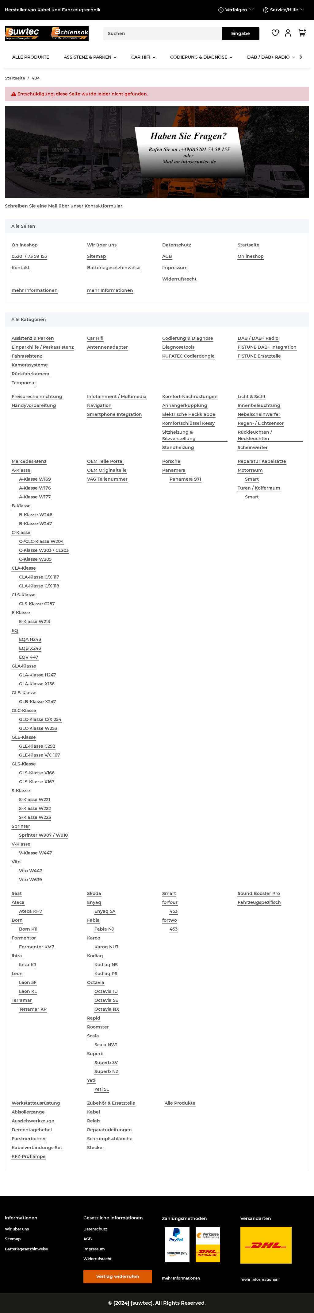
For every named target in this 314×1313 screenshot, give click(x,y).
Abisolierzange (28, 1112)
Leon (17, 973)
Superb (95, 1053)
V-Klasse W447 (35, 853)
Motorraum (250, 470)
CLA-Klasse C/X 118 (39, 586)
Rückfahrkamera (30, 374)
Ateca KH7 (30, 911)
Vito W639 (30, 879)
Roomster (98, 1027)
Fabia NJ (104, 929)
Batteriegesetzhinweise (113, 267)
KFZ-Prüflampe (29, 1156)
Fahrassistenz (27, 356)
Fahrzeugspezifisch (259, 902)
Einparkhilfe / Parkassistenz (43, 347)
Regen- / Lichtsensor (261, 423)
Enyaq (94, 902)
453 (174, 911)
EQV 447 (28, 657)
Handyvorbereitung (34, 405)
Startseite (248, 245)
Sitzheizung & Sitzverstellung (179, 435)
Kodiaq (95, 956)
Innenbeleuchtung (259, 405)
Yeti (91, 1080)
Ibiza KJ (27, 964)
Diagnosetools (178, 347)
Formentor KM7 (36, 947)
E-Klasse (21, 612)
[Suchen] (240, 33)
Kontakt (21, 267)
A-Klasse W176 (35, 488)
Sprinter (21, 826)
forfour (170, 902)
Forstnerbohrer (29, 1138)
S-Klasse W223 (35, 817)
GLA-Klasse (24, 666)
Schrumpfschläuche (109, 1138)
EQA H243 (30, 639)
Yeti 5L (101, 1089)
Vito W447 (30, 870)
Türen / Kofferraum (259, 488)
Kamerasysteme (30, 365)
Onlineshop (25, 245)
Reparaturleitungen (109, 1130)
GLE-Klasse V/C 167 (39, 755)
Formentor (24, 938)
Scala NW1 (105, 1045)
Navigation (99, 405)
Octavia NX (106, 1009)
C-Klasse (21, 532)
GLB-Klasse (24, 692)
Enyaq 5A (104, 911)
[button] (289, 33)
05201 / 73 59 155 (29, 256)
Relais (93, 1121)
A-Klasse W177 (35, 497)
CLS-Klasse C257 (37, 603)
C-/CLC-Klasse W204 (41, 541)
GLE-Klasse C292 (37, 746)
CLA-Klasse (24, 568)
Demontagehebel (32, 1130)
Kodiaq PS (105, 973)
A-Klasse (21, 470)
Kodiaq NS (106, 964)
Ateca (18, 902)
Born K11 (28, 929)
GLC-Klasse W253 (38, 728)
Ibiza (17, 956)
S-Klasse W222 (35, 808)
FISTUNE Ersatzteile (259, 356)
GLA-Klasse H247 (37, 675)
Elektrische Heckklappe (188, 414)
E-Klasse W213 (34, 621)
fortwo (169, 920)
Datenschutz (176, 245)
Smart (252, 479)
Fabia (93, 920)
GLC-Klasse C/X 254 (40, 719)
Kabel (93, 1112)
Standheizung (178, 447)
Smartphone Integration (114, 414)
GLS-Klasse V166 (37, 773)
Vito (16, 862)
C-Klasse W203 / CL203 (44, 550)
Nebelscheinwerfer (259, 414)
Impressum (175, 267)
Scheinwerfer (253, 447)
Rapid (93, 1018)
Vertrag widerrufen (117, 1276)
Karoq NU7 (106, 947)
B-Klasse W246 (35, 514)
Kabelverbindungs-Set (37, 1147)
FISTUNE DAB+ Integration (267, 347)
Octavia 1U (106, 991)
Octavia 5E (106, 1000)
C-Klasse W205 (35, 559)
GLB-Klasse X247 (37, 701)
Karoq (94, 938)
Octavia (95, 982)
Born (17, 920)
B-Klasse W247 (35, 523)
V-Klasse (21, 844)
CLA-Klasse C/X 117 (39, 577)
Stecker (95, 1147)
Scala (93, 1036)
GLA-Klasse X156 (37, 684)
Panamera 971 (185, 479)
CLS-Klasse (24, 595)
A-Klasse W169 (35, 479)
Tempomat (24, 382)
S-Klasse (21, 790)
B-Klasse (21, 506)
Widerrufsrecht (179, 279)
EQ (15, 630)
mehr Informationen (35, 290)
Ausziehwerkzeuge (33, 1121)
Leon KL (28, 991)
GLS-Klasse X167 (37, 781)
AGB (167, 256)
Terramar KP (33, 1009)
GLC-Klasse (24, 710)
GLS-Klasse (24, 764)
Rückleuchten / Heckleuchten (255, 435)
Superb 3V (106, 1062)
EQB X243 (30, 648)
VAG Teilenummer (107, 479)
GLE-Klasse (24, 737)
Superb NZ (106, 1071)
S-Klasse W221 (34, 799)
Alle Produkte (180, 1103)
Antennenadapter (107, 347)
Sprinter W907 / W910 (43, 835)
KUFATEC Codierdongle (188, 356)
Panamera (174, 470)
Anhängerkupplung (184, 405)
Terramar (22, 1000)
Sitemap (96, 256)
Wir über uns (102, 245)
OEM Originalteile (107, 470)
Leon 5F (27, 982)
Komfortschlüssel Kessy (188, 423)
